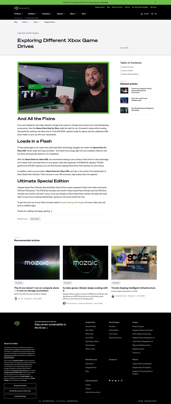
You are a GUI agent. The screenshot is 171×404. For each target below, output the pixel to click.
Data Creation (35, 219)
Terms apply (104, 2)
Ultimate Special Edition (130, 74)
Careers (88, 388)
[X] (118, 386)
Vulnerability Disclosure (48, 401)
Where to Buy (90, 349)
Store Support (90, 345)
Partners (127, 7)
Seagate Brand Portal (150, 401)
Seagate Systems (139, 349)
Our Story (112, 326)
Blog (108, 7)
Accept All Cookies (20, 386)
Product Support (138, 326)
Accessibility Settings (72, 401)
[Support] (64, 14)
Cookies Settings (60, 401)
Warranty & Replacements (142, 345)
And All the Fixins (128, 67)
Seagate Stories (100, 7)
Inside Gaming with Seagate (73, 202)
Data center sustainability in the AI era (50, 326)
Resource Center (117, 7)
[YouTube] (115, 386)
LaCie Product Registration (142, 341)
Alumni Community (92, 392)
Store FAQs (90, 337)
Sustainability (114, 330)
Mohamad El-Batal (120, 296)
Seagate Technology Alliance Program (143, 372)
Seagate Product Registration (143, 337)
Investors (112, 359)
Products (17, 14)
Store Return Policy (92, 341)
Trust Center (113, 334)
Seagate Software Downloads (143, 330)
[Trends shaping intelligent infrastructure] (134, 263)
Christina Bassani (72, 303)
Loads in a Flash (127, 71)
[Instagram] (121, 386)
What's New (90, 334)
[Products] (22, 14)
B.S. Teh (20, 299)
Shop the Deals (91, 326)
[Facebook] (109, 386)
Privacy (39, 401)
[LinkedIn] (112, 386)
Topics (24, 22)
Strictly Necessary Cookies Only (20, 391)
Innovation (46, 14)
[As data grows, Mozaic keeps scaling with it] (85, 263)
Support (60, 14)
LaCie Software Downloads (142, 334)
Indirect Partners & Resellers (142, 363)
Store (84, 14)
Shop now (97, 2)
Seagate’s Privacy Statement (20, 370)
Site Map (140, 401)
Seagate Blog (18, 18)
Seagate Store (91, 322)
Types (35, 22)
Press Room (90, 363)
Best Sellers (90, 330)
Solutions (31, 14)
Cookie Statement (9, 357)
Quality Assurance (115, 337)
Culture (88, 385)
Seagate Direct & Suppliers (142, 367)
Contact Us (137, 352)
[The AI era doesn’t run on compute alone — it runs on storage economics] (37, 263)
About (72, 14)
